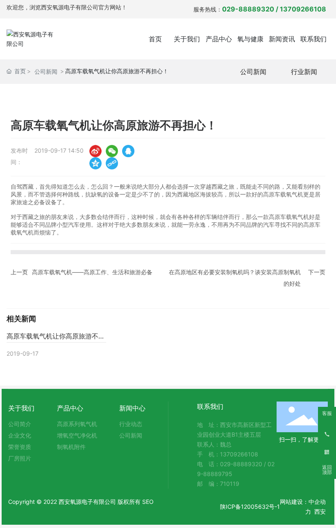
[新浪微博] (95, 151)
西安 (320, 511)
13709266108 (304, 9)
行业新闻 (304, 72)
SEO (148, 501)
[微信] (112, 151)
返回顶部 (327, 470)
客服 (327, 413)
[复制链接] (112, 163)
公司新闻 (45, 71)
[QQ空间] (95, 163)
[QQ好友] (128, 151)
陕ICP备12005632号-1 (250, 506)
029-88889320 (248, 9)
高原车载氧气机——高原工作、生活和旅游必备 (92, 272)
